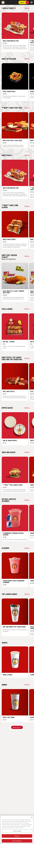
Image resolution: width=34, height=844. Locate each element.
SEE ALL (27, 8)
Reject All (17, 836)
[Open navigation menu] (32, 2)
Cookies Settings (17, 831)
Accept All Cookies (17, 840)
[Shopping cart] (27, 2)
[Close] (32, 817)
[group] (17, 32)
